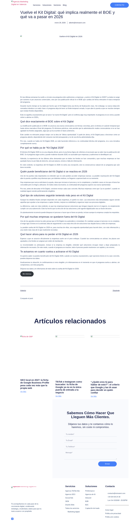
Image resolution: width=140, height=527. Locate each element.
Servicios (70, 486)
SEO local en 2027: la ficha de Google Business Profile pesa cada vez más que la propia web (34, 384)
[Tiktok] (17, 519)
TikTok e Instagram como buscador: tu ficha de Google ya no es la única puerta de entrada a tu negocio (68, 387)
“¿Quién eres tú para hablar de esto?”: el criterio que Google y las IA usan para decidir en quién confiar (105, 387)
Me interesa (27, 274)
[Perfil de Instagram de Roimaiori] (12, 519)
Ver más (23, 392)
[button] (36, 5)
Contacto (110, 486)
